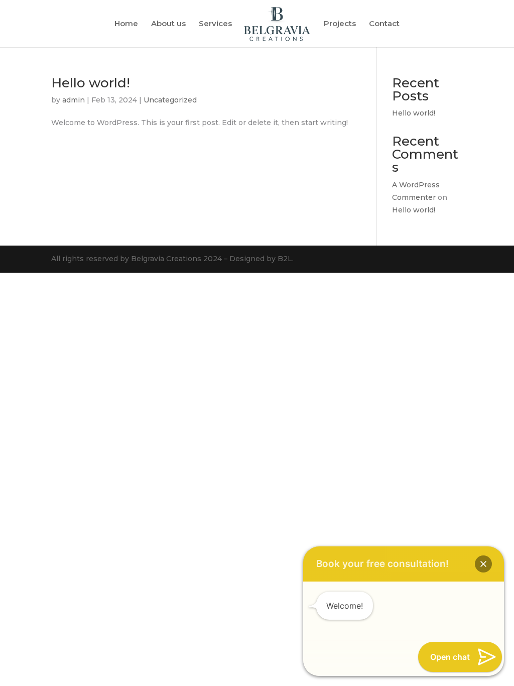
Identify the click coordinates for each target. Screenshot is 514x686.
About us (168, 24)
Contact (384, 24)
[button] (483, 564)
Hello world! (90, 83)
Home (126, 24)
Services (215, 24)
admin (73, 99)
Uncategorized (170, 99)
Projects (340, 24)
